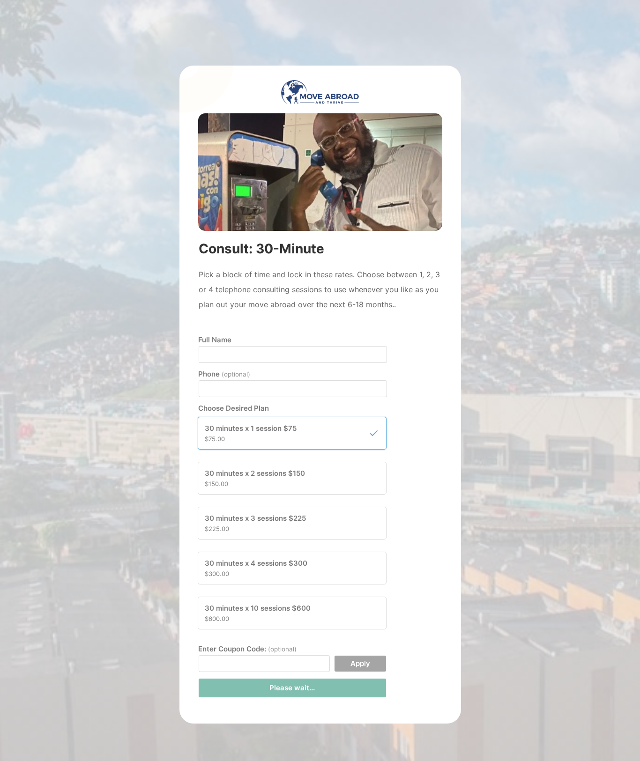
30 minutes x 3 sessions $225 (255, 523)
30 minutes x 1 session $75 (251, 433)
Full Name (214, 339)
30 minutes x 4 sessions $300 (256, 568)
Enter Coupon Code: (247, 648)
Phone (224, 373)
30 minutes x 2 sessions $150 (255, 478)
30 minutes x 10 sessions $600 (258, 613)
